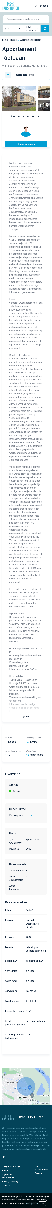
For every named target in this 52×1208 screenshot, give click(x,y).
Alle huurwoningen (41, 1167)
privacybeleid (32, 1203)
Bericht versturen (26, 144)
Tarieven (6, 1185)
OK (42, 1203)
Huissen (14, 40)
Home (5, 40)
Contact (6, 1170)
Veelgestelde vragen (11, 1166)
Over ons (39, 1173)
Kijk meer (26, 716)
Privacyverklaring (10, 1181)
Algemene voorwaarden (8, 1176)
